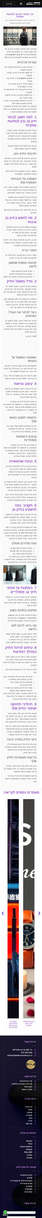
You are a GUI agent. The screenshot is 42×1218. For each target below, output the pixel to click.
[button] (21, 3)
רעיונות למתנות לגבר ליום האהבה (28, 1023)
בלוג (25, 20)
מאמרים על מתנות (15, 20)
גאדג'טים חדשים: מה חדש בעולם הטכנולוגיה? (13, 1024)
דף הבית (32, 20)
